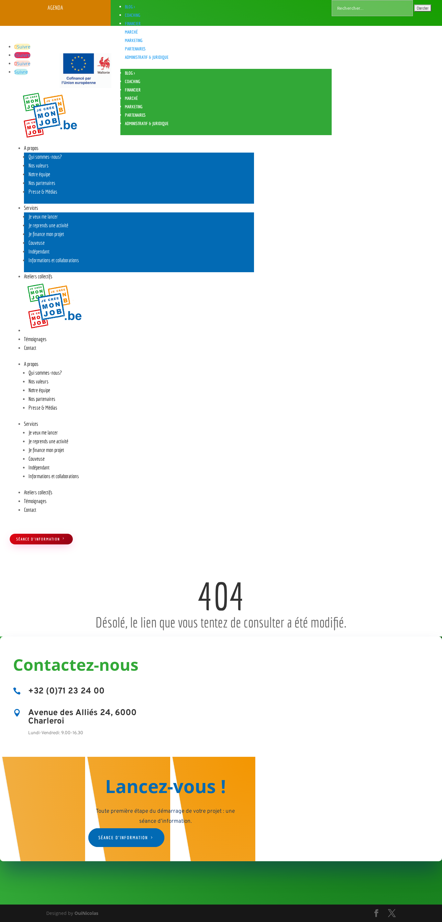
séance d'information (38, 539)
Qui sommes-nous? (45, 157)
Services (31, 208)
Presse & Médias (42, 191)
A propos (31, 148)
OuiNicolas (86, 913)
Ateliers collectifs (38, 276)
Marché (131, 32)
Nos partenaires (41, 183)
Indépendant (39, 251)
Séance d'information (123, 837)
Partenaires (135, 48)
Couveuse (36, 243)
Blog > (130, 6)
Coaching (132, 15)
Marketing (133, 40)
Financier (133, 23)
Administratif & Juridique (147, 57)
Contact (30, 348)
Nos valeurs (38, 165)
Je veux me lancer (43, 216)
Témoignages (35, 339)
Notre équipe (39, 174)
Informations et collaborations (53, 260)
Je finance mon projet (46, 234)
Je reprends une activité (48, 225)
